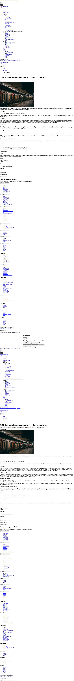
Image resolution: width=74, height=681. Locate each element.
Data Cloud (8, 17)
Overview (4, 305)
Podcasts (4, 286)
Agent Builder (8, 376)
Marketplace (7, 45)
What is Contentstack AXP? (28, 342)
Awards (6, 53)
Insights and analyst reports (7, 284)
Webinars (4, 285)
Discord (4, 324)
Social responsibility (8, 54)
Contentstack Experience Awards (8, 647)
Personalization (8, 26)
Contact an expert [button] (3, 176)
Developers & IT (5, 258)
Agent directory (9, 30)
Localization (5, 273)
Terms (3, 328)
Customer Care (5, 646)
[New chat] (26, 338)
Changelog (4, 257)
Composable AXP (6, 291)
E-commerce (5, 272)
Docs (5, 6)
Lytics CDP (8, 25)
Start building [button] (7, 182)
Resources (4, 32)
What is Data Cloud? (36, 342)
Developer (4, 41)
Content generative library (7, 288)
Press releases (7, 55)
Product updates (7, 47)
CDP (3, 293)
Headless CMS (8, 19)
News (4, 313)
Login (7, 6)
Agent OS (8, 18)
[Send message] (34, 346)
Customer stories (7, 34)
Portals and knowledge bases (7, 275)
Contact (6, 57)
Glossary (4, 287)
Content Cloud (8, 15)
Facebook (4, 319)
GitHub (4, 322)
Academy (2, 6)
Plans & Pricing (5, 262)
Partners (4, 49)
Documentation (7, 35)
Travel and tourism (6, 268)
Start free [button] (6, 59)
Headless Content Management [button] (7, 166)
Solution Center (5, 255)
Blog (5, 38)
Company (4, 50)
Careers (6, 56)
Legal (1, 328)
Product (4, 11)
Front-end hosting (9, 21)
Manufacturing (5, 271)
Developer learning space (10, 42)
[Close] (28, 338)
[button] (1, 3)
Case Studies (5, 298)
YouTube (4, 323)
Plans (3, 48)
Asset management (10, 22)
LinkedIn (4, 320)
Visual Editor (8, 23)
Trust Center (9, 328)
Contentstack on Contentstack (10, 39)
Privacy (5, 328)
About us (6, 51)
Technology (5, 270)
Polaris (7, 27)
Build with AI (8, 43)
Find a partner (5, 306)
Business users (5, 259)
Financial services (6, 269)
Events (6, 40)
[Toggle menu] (3, 66)
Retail (4, 267)
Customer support (6, 648)
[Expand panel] (24, 338)
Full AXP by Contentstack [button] (7, 327)
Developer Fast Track (6, 261)
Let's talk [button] (2, 182)
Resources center (8, 37)
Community (7, 46)
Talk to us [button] (2, 59)
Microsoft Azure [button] (3, 172)
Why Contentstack (9, 52)
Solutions (6, 36)
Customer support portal (7, 314)
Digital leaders (5, 260)
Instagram (4, 321)
